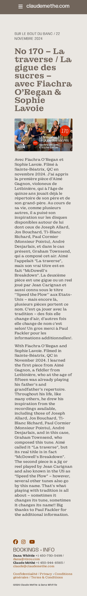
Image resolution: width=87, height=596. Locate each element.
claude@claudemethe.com (33, 566)
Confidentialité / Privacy (32, 574)
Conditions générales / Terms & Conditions (42, 575)
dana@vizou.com (26, 559)
